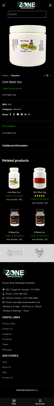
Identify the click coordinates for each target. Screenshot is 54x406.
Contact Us (7, 329)
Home (5, 75)
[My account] (50, 5)
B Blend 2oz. (14, 232)
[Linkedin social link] (25, 114)
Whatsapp (7, 349)
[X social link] (14, 114)
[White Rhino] (14, 253)
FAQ (4, 372)
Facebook (7, 339)
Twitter (5, 344)
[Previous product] (44, 75)
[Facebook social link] (10, 114)
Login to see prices (12, 88)
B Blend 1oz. (39, 232)
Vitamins (15, 75)
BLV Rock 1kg (40, 192)
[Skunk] (39, 253)
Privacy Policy (8, 323)
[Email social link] (18, 114)
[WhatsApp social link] (29, 114)
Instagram (7, 334)
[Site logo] (27, 5)
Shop (4, 362)
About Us (6, 367)
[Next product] (50, 75)
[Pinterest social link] (22, 114)
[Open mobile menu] (4, 5)
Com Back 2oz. (14, 192)
